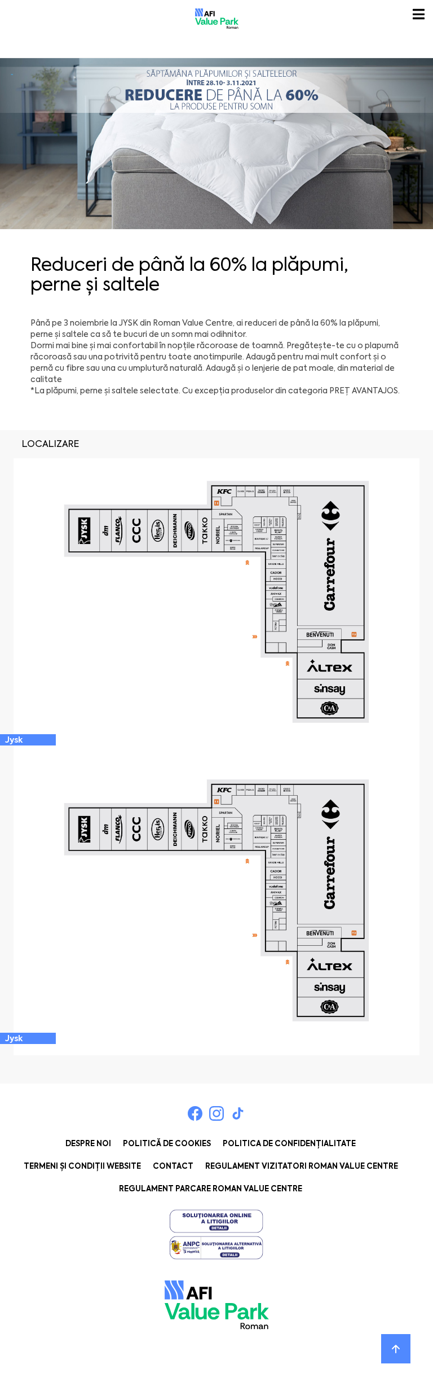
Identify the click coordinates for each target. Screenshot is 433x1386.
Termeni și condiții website (82, 1166)
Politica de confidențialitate (289, 1143)
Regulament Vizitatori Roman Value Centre (301, 1166)
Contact (173, 1166)
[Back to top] (395, 1348)
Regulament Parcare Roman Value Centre (210, 1188)
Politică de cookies (167, 1143)
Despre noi (88, 1143)
